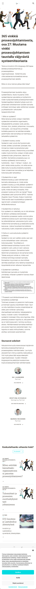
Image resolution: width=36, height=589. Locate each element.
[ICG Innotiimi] (18, 3)
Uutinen (4, 515)
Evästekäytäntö (13, 587)
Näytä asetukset (18, 583)
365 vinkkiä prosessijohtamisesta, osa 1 (9, 460)
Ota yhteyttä (17, 382)
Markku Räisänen (18, 419)
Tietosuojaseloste (23, 587)
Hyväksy (18, 572)
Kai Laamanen (18, 377)
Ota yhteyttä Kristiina (17, 403)
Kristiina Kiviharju (18, 398)
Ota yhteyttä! (17, 451)
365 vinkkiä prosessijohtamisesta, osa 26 (9, 488)
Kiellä (18, 578)
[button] (33, 550)
